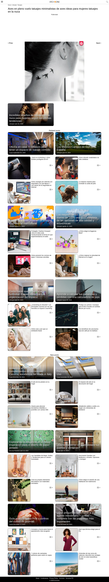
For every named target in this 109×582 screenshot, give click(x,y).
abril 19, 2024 (24, 450)
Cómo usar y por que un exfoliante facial (39, 330)
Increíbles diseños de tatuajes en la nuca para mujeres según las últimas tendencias (30, 118)
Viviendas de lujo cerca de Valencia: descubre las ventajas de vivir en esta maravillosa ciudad (89, 556)
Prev (11, 43)
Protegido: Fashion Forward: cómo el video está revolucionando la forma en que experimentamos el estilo (42, 233)
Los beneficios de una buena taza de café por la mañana (88, 330)
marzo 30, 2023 (67, 300)
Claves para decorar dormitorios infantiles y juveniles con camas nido (39, 408)
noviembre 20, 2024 (67, 377)
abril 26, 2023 (19, 300)
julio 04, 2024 (66, 152)
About (37, 578)
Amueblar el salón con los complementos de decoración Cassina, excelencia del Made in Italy (30, 371)
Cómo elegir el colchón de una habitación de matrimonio (89, 480)
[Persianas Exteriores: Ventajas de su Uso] (78, 368)
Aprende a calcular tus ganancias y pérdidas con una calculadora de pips (78, 295)
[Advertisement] (54, 28)
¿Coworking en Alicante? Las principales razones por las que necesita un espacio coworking (41, 306)
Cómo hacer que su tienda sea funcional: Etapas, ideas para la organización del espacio (27, 294)
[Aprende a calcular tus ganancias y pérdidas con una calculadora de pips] (78, 290)
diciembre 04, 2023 (66, 524)
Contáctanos (44, 578)
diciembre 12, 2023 (19, 524)
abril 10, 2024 (65, 450)
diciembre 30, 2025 (19, 377)
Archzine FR (69, 578)
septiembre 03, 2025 (19, 152)
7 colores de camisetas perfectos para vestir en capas (41, 554)
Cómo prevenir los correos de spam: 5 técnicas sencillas (41, 256)
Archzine (62, 578)
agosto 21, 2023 (20, 226)
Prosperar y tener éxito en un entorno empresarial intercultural (30, 222)
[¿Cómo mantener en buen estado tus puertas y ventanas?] (78, 441)
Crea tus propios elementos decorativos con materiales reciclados (40, 481)
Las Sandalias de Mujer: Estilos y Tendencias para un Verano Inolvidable (42, 457)
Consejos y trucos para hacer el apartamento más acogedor (42, 530)
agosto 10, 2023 (67, 226)
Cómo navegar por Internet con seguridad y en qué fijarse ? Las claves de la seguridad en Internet (41, 184)
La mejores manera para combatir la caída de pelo (87, 182)
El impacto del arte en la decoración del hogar (87, 383)
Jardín (11, 524)
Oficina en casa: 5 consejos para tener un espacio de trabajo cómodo (29, 148)
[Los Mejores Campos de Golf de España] (78, 143)
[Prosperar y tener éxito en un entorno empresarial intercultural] (31, 217)
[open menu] (1, 1)
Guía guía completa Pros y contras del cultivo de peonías (29, 520)
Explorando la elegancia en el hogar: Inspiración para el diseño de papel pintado (30, 445)
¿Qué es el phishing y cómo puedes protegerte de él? (40, 158)
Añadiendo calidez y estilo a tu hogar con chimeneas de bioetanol (89, 408)
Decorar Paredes (14, 450)
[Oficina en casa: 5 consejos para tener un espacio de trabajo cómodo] (31, 143)
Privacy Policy (53, 578)
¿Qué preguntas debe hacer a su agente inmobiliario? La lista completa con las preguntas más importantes (75, 517)
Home (9, 5)
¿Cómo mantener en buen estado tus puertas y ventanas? (78, 446)
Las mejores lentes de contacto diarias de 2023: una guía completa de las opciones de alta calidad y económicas (77, 219)
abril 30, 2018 (19, 124)
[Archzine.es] (54, 2)
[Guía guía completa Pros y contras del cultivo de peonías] (31, 515)
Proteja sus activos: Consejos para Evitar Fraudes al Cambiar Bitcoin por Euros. (89, 306)
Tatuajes (20, 5)
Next (98, 43)
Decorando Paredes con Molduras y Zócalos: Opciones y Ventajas (89, 457)
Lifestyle (14, 5)
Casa (10, 152)
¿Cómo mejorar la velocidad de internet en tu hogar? (89, 256)
